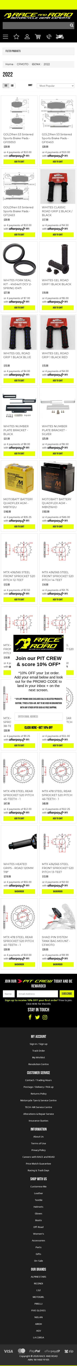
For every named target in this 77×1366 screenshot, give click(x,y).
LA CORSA (38, 1337)
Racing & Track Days (38, 1170)
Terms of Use (38, 1143)
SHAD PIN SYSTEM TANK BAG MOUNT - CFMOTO (56, 941)
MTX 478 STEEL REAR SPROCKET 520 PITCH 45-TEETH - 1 (18, 795)
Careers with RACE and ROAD (39, 1156)
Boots (38, 1220)
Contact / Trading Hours (38, 1080)
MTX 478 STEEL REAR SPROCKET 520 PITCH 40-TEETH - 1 (18, 941)
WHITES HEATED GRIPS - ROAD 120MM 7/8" (18, 868)
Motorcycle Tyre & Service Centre (38, 1100)
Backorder (19, 891)
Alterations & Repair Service (38, 1113)
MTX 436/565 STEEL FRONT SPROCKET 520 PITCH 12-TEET (19, 576)
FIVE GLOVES (38, 1310)
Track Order (38, 1050)
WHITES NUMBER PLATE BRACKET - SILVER (54, 430)
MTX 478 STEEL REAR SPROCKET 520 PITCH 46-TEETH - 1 (57, 795)
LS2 (39, 1290)
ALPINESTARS (38, 1276)
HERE (35, 1003)
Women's (38, 1233)
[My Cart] (38, 37)
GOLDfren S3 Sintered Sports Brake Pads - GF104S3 (57, 138)
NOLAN (39, 1317)
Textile (38, 1200)
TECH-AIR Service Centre (38, 1107)
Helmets (38, 1206)
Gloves (38, 1213)
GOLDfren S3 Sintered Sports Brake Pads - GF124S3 (18, 211)
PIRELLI (38, 1303)
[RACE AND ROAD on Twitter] (37, 1017)
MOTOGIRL (38, 1297)
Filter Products (13, 51)
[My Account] (27, 40)
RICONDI (38, 1283)
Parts (39, 1247)
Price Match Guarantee (38, 1163)
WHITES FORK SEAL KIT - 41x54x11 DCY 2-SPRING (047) (17, 284)
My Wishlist (38, 1057)
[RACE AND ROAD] (38, 15)
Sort (30, 85)
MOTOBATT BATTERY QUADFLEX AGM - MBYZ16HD (56, 503)
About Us (38, 1136)
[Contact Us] (49, 40)
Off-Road (38, 1227)
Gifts (38, 1254)
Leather (38, 1193)
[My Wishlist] (16, 37)
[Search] (70, 25)
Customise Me (38, 1186)
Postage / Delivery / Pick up (39, 1086)
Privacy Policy (38, 1150)
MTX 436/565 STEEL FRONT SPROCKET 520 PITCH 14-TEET (58, 576)
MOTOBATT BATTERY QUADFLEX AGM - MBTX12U (18, 503)
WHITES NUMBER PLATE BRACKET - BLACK (16, 430)
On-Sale (38, 1260)
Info (27, 155)
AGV (38, 1330)
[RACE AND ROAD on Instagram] (45, 1017)
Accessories (38, 1240)
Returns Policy (38, 1093)
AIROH (38, 1323)
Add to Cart (19, 161)
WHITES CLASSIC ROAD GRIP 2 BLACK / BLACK (57, 211)
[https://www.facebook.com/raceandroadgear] (29, 1017)
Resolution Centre (38, 1064)
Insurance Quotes (38, 1120)
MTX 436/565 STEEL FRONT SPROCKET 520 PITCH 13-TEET (58, 868)
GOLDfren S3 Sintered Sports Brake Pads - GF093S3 (18, 138)
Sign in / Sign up (38, 1043)
